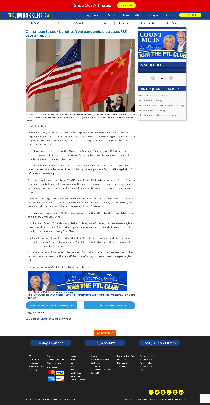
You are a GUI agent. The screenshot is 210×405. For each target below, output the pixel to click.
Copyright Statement (49, 399)
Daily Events (122, 363)
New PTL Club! (190, 15)
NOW (35, 23)
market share (98, 294)
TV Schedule (34, 363)
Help (142, 369)
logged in (45, 318)
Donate (170, 15)
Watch (97, 15)
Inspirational (175, 23)
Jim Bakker (29, 15)
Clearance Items (54, 363)
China (52, 294)
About (139, 15)
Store (112, 15)
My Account (105, 343)
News (125, 15)
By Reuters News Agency (64, 292)
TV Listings (33, 369)
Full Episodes (34, 359)
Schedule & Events (36, 366)
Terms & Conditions (33, 399)
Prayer (153, 15)
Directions (121, 359)
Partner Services (147, 356)
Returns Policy (146, 359)
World (80, 23)
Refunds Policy (146, 363)
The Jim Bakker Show (100, 359)
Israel (103, 23)
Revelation (126, 23)
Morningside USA (125, 356)
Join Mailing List (146, 366)
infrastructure (84, 294)
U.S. (57, 23)
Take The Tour (123, 366)
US (72, 363)
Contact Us (95, 373)
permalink (32, 297)
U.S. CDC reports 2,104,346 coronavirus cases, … (53, 305)
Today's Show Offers (159, 343)
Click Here (126, 5)
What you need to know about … (114, 305)
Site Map (72, 399)
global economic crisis (66, 294)
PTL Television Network (101, 369)
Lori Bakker (96, 366)
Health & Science (151, 23)
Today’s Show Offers (56, 359)
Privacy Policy (63, 399)
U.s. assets (116, 294)
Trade (107, 294)
